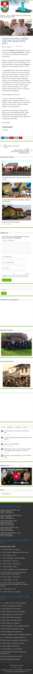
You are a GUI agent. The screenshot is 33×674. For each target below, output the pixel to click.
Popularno (10, 427)
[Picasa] (19, 668)
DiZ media (20, 665)
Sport (8, 15)
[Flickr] (17, 668)
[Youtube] (21, 668)
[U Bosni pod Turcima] (16, 375)
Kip (4, 46)
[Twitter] (15, 668)
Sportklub (13, 54)
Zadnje (3, 427)
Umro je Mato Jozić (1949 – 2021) (12, 146)
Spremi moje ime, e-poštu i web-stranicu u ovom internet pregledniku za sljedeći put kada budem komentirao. (16, 275)
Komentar (8, 240)
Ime (6, 256)
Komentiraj (20, 46)
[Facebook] (13, 668)
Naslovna (2, 15)
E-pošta (8, 262)
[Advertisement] (15, 407)
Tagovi (24, 427)
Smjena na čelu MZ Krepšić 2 (11, 222)
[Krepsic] (16, 6)
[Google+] (12, 668)
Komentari (18, 427)
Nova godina (16, 549)
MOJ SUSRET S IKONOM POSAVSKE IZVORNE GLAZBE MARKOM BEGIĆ (20, 151)
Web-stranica (5, 268)
